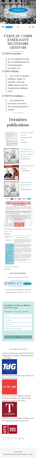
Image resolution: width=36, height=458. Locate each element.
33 (19, 438)
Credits (30, 454)
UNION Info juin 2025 (11, 267)
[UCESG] (18, 9)
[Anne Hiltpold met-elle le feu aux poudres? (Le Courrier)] (18, 386)
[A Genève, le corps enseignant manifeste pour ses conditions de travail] (18, 429)
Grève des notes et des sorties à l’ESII (26, 184)
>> (23, 438)
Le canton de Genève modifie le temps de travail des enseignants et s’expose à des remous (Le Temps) (16, 398)
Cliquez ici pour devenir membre (18, 277)
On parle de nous (18, 349)
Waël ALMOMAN (21, 454)
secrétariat (27, 292)
